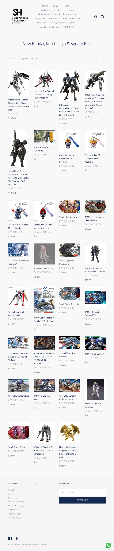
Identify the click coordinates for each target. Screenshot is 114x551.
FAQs (10, 494)
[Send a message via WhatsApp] (108, 545)
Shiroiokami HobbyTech (23, 544)
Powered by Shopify (39, 544)
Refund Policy (14, 517)
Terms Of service (16, 513)
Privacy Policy (14, 509)
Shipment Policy (15, 505)
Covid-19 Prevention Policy (16, 499)
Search (11, 490)
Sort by (11, 58)
